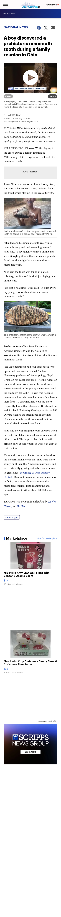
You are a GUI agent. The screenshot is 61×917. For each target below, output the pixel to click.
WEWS (21, 506)
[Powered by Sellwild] (52, 721)
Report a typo (11, 517)
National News (16, 27)
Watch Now (51, 5)
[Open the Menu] (5, 5)
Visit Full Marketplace (47, 538)
